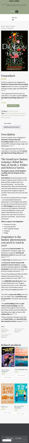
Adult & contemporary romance (15, 113)
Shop (7, 26)
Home (3, 26)
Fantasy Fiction (13, 111)
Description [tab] (8, 123)
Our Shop (18, 438)
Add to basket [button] (8, 377)
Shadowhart (4, 328)
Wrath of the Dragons (19, 328)
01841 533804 (14, 1)
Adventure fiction (7, 115)
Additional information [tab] (11, 127)
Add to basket (13, 105)
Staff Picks (9, 438)
